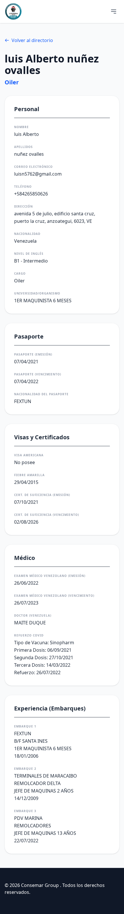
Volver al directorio (32, 40)
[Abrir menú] (113, 11)
